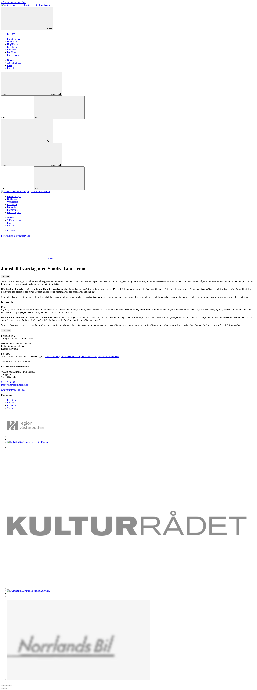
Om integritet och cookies (13, 390)
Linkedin (11, 402)
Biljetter (11, 34)
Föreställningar (14, 39)
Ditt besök (12, 41)
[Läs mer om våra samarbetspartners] (30, 436)
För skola (11, 49)
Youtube (11, 408)
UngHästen (12, 44)
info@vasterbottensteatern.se (14, 385)
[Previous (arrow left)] (2, 688)
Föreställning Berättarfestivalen (15, 235)
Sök (3, 117)
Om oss (10, 60)
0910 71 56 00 (8, 382)
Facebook (11, 405)
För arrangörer (14, 55)
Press (9, 65)
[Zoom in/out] (11, 685)
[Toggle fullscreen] (8, 685)
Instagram (11, 400)
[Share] (5, 685)
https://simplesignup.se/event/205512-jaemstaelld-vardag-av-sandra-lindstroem (82, 356)
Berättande (12, 47)
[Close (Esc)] (2, 685)
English (10, 68)
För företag (12, 52)
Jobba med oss (14, 62)
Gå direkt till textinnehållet (13, 2)
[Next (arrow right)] (5, 688)
